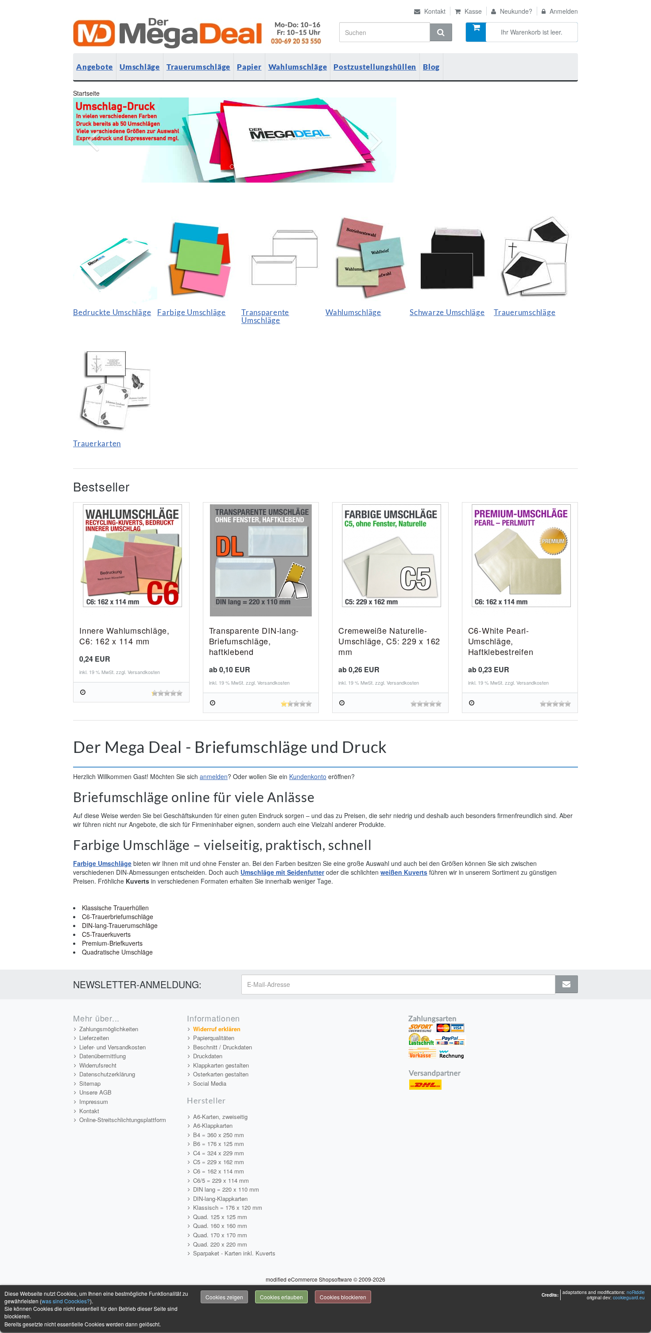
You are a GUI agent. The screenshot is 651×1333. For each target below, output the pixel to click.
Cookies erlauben (281, 1297)
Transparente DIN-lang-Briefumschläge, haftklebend (254, 640)
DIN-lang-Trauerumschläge (120, 925)
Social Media (209, 1083)
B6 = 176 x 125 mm (218, 1143)
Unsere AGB (95, 1092)
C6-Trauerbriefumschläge (117, 916)
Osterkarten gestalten (220, 1074)
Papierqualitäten (213, 1037)
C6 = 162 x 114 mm (218, 1171)
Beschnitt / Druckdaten (222, 1047)
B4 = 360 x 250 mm (218, 1134)
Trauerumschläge (198, 66)
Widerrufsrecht (97, 1065)
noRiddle (636, 1292)
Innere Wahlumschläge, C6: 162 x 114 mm (124, 635)
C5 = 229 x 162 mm (218, 1162)
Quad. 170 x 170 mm (220, 1235)
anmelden (214, 776)
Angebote (94, 66)
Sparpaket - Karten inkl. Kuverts (234, 1253)
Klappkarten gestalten (221, 1065)
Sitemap (90, 1083)
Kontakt (434, 11)
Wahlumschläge (297, 66)
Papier (249, 66)
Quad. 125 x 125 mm (220, 1216)
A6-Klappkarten (212, 1125)
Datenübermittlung (102, 1056)
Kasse (472, 11)
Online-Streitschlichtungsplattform (122, 1119)
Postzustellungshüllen (374, 66)
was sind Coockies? (66, 1301)
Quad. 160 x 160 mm (220, 1225)
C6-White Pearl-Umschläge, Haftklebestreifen (501, 640)
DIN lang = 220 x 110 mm (226, 1189)
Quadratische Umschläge (117, 951)
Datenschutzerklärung (107, 1074)
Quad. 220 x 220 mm (220, 1244)
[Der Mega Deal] (198, 33)
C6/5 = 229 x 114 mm (221, 1180)
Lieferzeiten (94, 1037)
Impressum (93, 1101)
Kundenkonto (307, 776)
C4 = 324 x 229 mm (218, 1153)
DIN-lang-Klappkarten (220, 1198)
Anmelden (563, 11)
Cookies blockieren (343, 1297)
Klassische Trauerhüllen (115, 907)
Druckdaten (207, 1056)
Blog (431, 66)
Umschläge (140, 66)
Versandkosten (144, 671)
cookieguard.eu (629, 1297)
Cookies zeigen (224, 1297)
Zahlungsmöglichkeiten (108, 1029)
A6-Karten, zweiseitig (220, 1116)
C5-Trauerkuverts (106, 934)
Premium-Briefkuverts (112, 943)
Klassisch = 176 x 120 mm (227, 1207)
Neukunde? (515, 11)
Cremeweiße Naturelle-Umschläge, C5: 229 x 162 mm (389, 640)
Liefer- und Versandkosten (112, 1047)
